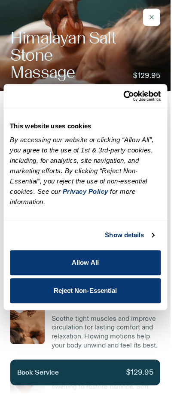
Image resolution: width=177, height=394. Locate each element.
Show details (124, 235)
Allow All (85, 262)
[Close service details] (151, 17)
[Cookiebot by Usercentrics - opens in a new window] (123, 96)
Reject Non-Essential (85, 290)
